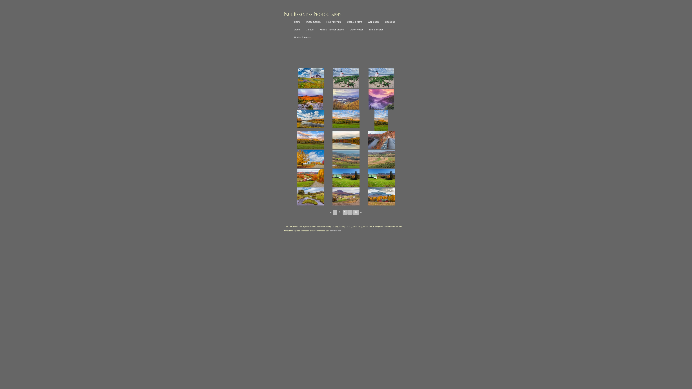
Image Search (313, 21)
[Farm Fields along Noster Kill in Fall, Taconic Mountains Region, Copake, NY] (311, 196)
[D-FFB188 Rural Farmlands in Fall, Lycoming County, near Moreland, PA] (346, 159)
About (297, 29)
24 (355, 212)
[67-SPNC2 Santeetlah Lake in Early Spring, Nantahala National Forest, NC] (346, 99)
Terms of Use (335, 230)
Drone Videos (356, 29)
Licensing (390, 21)
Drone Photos (376, 29)
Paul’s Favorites (302, 37)
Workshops (374, 21)
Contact (310, 29)
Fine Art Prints (333, 21)
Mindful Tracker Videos (332, 29)
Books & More (354, 21)
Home (297, 21)
